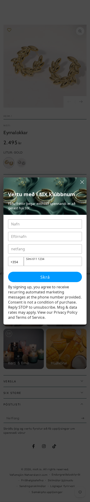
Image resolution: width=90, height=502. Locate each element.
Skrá (45, 277)
